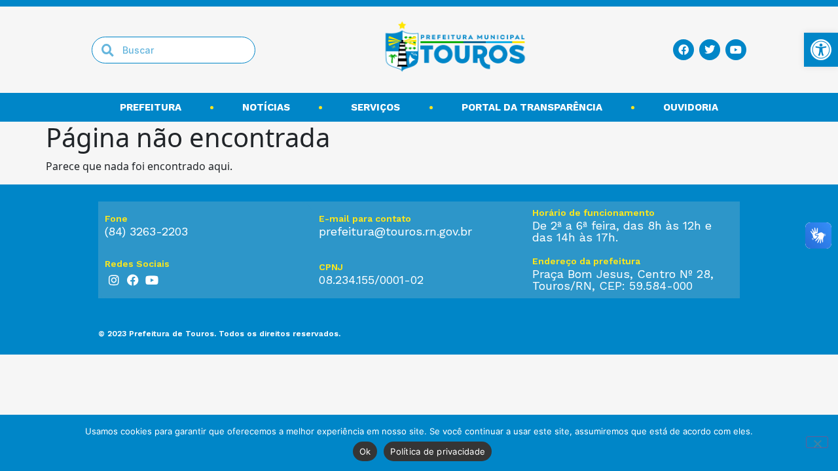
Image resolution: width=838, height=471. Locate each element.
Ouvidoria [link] (690, 107)
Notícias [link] (266, 107)
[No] (817, 442)
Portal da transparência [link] (532, 107)
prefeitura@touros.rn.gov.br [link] (395, 231)
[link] (821, 50)
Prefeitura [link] (150, 107)
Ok (365, 451)
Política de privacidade (437, 451)
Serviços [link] (375, 107)
